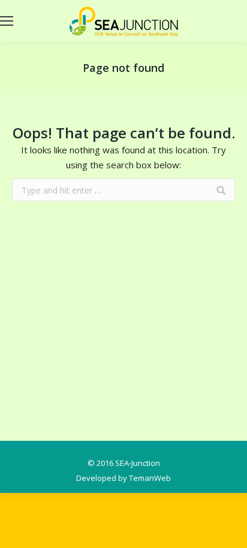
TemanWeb (150, 478)
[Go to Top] (228, 529)
